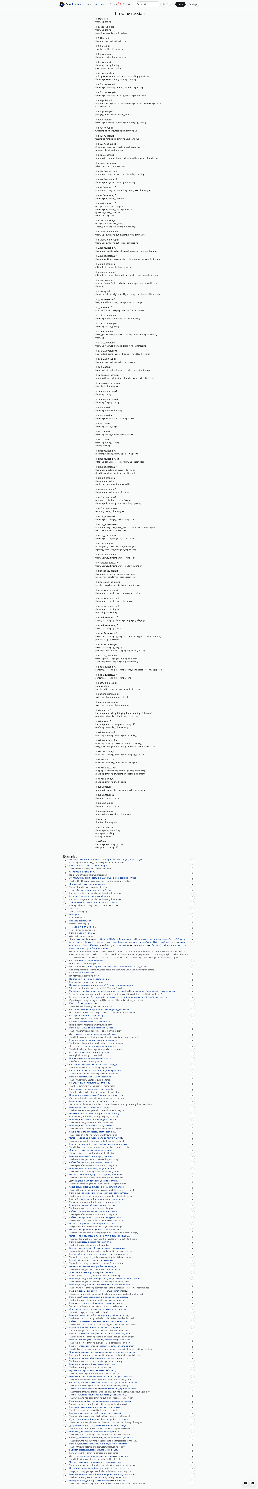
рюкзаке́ (81, 942)
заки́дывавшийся (107, 350)
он (119, 991)
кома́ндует (89, 871)
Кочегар (73, 1003)
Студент (73, 1419)
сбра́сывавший (106, 732)
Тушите (73, 890)
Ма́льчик (73, 932)
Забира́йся (81, 948)
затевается (93, 1021)
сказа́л (124, 991)
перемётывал (85, 1076)
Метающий (74, 1254)
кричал (123, 1388)
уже (89, 948)
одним (113, 1009)
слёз (120, 1413)
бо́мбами (93, 945)
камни (95, 1076)
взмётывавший (106, 135)
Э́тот (71, 877)
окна (117, 877)
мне (143, 945)
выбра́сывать (106, 890)
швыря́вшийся (106, 794)
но (99, 902)
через (94, 1015)
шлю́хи (86, 991)
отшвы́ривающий (108, 562)
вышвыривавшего (102, 1401)
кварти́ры (131, 877)
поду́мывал (76, 902)
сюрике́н (103, 819)
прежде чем (90, 890)
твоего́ (161, 939)
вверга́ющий (105, 111)
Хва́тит (152, 939)
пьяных (99, 1394)
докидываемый (106, 299)
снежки (93, 1168)
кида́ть (93, 877)
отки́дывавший (106, 516)
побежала (81, 1131)
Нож (71, 1058)
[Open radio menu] (245, 1483)
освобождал (119, 1278)
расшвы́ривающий (108, 701)
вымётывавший (107, 203)
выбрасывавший (84, 1186)
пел (104, 1407)
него (185, 945)
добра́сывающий (107, 255)
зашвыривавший (87, 1462)
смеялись (113, 1180)
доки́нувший (105, 280)
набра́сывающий (107, 466)
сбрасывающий (86, 1199)
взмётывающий (107, 143)
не (80, 972)
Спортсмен (74, 1064)
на (91, 865)
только (120, 945)
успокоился (115, 1217)
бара (113, 1382)
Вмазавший (75, 1327)
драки (117, 1327)
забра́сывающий (107, 323)
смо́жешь (154, 997)
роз (114, 966)
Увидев (73, 991)
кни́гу (72, 948)
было (75, 1272)
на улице (101, 1137)
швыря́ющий (105, 802)
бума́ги (92, 884)
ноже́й (100, 960)
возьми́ (161, 942)
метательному (95, 1070)
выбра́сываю (88, 972)
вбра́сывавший (106, 84)
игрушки (96, 1040)
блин (94, 948)
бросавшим (95, 1131)
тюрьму (91, 1082)
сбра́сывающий (106, 751)
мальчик (91, 1266)
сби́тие (102, 841)
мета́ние (103, 18)
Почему (73, 985)
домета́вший (105, 307)
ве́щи (127, 939)
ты (78, 985)
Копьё (72, 1070)
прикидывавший (87, 1235)
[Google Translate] (164, 4)
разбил (105, 1241)
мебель (106, 1290)
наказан (111, 1144)
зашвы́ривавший (107, 391)
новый (98, 1419)
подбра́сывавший (108, 617)
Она (71, 1150)
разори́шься (126, 997)
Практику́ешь (77, 859)
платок (93, 1352)
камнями (96, 1144)
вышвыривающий (89, 1382)
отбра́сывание (106, 827)
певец (99, 1407)
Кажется (73, 1021)
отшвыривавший (87, 1376)
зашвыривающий (88, 1443)
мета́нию (92, 960)
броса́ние (103, 37)
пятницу (115, 1113)
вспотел (115, 1290)
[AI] (170, 4)
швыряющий (85, 1205)
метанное (84, 1272)
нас (137, 942)
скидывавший (86, 1333)
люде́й (103, 877)
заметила (78, 1309)
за (88, 1131)
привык (76, 1009)
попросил (115, 1345)
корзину (105, 1315)
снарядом (113, 1064)
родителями (121, 1144)
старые (100, 1192)
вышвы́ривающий (108, 239)
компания (80, 1113)
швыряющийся (86, 1358)
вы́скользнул (120, 859)
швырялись (87, 1027)
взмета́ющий (105, 127)
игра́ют (79, 865)
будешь (95, 997)
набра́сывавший (107, 450)
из (136, 859)
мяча (81, 1089)
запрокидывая (89, 1052)
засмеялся (111, 1119)
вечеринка (104, 1021)
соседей (84, 1021)
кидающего (96, 991)
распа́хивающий (107, 682)
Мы (71, 1101)
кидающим (92, 1162)
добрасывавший (87, 1431)
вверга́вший (105, 100)
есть (71, 945)
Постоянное (75, 1095)
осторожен (120, 1199)
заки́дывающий (107, 358)
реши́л (105, 902)
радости (126, 1333)
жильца (106, 1388)
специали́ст (78, 960)
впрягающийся (85, 1419)
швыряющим (95, 1211)
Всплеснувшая (76, 1248)
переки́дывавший (108, 589)
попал (108, 1364)
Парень (73, 1223)
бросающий (85, 1119)
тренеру (126, 1315)
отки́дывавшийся (108, 524)
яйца (109, 877)
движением (123, 1009)
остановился (111, 1168)
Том (71, 926)
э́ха (145, 966)
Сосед (72, 1186)
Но (176, 942)
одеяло (90, 1150)
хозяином (110, 1131)
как (93, 966)
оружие (97, 1058)
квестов (112, 942)
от (121, 1290)
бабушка (96, 1248)
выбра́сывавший (107, 171)
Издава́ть (73, 966)
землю (102, 1174)
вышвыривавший (86, 1394)
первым (85, 1327)
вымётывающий (107, 220)
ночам (125, 1419)
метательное (86, 1058)
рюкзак (96, 1009)
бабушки (111, 1034)
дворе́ (104, 865)
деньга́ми (111, 997)
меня (132, 859)
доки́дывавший (107, 263)
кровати (108, 1150)
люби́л (86, 877)
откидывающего (99, 1309)
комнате (112, 1046)
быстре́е (136, 997)
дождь (126, 1235)
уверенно (128, 1437)
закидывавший (86, 1315)
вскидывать (87, 1009)
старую (99, 1290)
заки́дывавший (106, 342)
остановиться (127, 1345)
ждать (141, 966)
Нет (137, 939)
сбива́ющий (105, 721)
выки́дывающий (107, 195)
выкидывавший (87, 1284)
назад (106, 1052)
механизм (120, 1480)
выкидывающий (87, 1278)
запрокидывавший (89, 1413)
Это (71, 1272)
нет (141, 942)
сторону (110, 1376)
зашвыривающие (83, 1456)
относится (81, 1070)
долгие (101, 1082)
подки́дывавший (107, 633)
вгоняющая (84, 1339)
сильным (132, 1382)
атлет (90, 1260)
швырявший (85, 1217)
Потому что (113, 985)
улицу (116, 1388)
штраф (119, 1137)
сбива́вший (104, 710)
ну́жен (113, 945)
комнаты (112, 1040)
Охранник (74, 1382)
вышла (110, 1352)
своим (115, 1248)
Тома (71, 908)
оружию (106, 1070)
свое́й (123, 877)
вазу (114, 1370)
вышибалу (86, 1401)
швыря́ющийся (106, 810)
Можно (120, 942)
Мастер (72, 1480)
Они (71, 884)
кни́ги (94, 985)
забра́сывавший (107, 315)
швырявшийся (86, 1364)
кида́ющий (104, 423)
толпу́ (114, 991)
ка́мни (92, 926)
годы (108, 1082)
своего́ (166, 991)
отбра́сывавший (107, 497)
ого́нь (102, 985)
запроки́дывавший (108, 374)
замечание (128, 1284)
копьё (84, 1254)
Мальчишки (75, 1027)
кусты (116, 1449)
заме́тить (163, 997)
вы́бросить (92, 902)
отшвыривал (85, 1040)
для (104, 1034)
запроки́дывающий (109, 382)
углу (105, 1040)
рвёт (77, 908)
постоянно (78, 871)
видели (77, 1401)
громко (117, 1407)
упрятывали (79, 1082)
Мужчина (74, 1370)
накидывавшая (81, 1352)
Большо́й (123, 966)
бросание (86, 1095)
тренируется (86, 1064)
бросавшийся (85, 1144)
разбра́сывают (81, 884)
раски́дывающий (107, 674)
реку (102, 1125)
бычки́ (80, 890)
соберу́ (120, 939)
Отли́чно (104, 939)
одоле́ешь (160, 945)
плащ (98, 1235)
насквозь (111, 1223)
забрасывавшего (99, 1303)
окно (112, 1241)
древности (116, 1070)
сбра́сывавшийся (107, 740)
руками (87, 1248)
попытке (125, 1254)
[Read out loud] (96, 19)
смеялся (77, 1052)
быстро (108, 1339)
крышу (118, 1303)
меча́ (95, 859)
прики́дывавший (107, 655)
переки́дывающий (108, 598)
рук (139, 859)
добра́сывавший (107, 247)
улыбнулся (115, 1315)
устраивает (91, 1113)
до (116, 1413)
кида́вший (104, 407)
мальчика (85, 1303)
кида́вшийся (105, 415)
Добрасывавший (77, 1425)
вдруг (101, 1168)
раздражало (98, 1089)
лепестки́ (107, 966)
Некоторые (74, 978)
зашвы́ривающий (108, 399)
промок (103, 1223)
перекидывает (80, 1015)
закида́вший (105, 366)
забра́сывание (106, 26)
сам (101, 1327)
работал (114, 1419)
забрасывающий (87, 1296)
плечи (108, 1235)
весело (104, 1180)
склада (114, 1101)
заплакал (124, 1192)
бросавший (85, 1125)
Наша (72, 1113)
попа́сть (157, 991)
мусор (93, 1137)
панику (100, 1339)
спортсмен (92, 1254)
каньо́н (131, 966)
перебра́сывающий (109, 581)
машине (105, 1345)
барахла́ (89, 942)
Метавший (74, 1266)
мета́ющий (104, 439)
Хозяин (72, 1388)
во (105, 1027)
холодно (128, 985)
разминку (108, 1260)
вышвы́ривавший (108, 231)
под (121, 1235)
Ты (153, 945)
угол (108, 1101)
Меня (72, 914)
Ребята (72, 865)
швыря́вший (105, 786)
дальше (87, 997)
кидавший (84, 1168)
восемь (77, 945)
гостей (107, 1394)
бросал (81, 1003)
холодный (123, 1352)
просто (110, 859)
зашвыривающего (95, 1449)
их (98, 890)
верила (107, 1248)
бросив (176, 945)
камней (95, 1095)
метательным (101, 1064)
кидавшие (80, 1180)
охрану (122, 1394)
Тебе (107, 945)
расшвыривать (88, 1046)
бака (110, 1284)
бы (125, 942)
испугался (109, 1327)
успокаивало (113, 1095)
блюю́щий (104, 45)
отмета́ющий (105, 543)
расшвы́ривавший (108, 693)
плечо (107, 1009)
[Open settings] (252, 1483)
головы (122, 1309)
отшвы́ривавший (107, 554)
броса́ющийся (106, 73)
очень (114, 1229)
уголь (88, 1003)
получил (111, 1137)
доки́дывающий (107, 271)
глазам (121, 1248)
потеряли (122, 1456)
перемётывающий (108, 606)
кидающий (84, 1156)
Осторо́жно (134, 991)
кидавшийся (85, 1241)
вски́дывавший (106, 154)
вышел (115, 1235)
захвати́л (81, 939)
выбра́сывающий (107, 179)
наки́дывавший (107, 477)
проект (105, 1419)
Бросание (74, 1089)
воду (103, 1095)
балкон (132, 1352)
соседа (112, 1266)
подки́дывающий (108, 644)
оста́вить (113, 902)
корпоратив (103, 1113)
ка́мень (90, 932)
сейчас (78, 920)
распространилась (122, 1339)
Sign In (180, 4)
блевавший (84, 1345)
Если (71, 997)
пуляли (85, 1107)
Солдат (72, 1437)
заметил (118, 1468)
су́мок (84, 945)
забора (110, 1431)
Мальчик (73, 1040)
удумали (79, 1034)
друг (92, 1180)
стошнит (86, 920)
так (79, 997)
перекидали (79, 1101)
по (97, 884)
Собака (72, 1131)
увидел (74, 1449)
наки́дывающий (107, 489)
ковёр (104, 948)
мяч (87, 865)
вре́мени (143, 939)
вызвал (115, 1394)
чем (143, 997)
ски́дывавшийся (107, 767)
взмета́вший (105, 119)
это (78, 1058)
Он (105, 859)
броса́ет (77, 926)
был (104, 1144)
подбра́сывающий (108, 625)
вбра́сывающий (107, 92)
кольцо (122, 1425)
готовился (103, 1254)
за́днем (96, 865)
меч (167, 942)
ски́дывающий (106, 778)
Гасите (72, 896)
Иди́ (155, 942)
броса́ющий (104, 62)
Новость (73, 1339)
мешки (92, 1101)
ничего (74, 972)
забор (100, 1015)
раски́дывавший (107, 666)
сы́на (79, 991)
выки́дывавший (107, 187)
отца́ (172, 991)
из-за (100, 1474)
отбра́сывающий (107, 508)
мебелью (99, 1370)
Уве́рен (179, 939)
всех (92, 1339)
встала (98, 1150)
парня (86, 1309)
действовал (117, 1437)
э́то (84, 902)
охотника (106, 1058)
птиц (86, 926)
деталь (88, 1480)
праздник (97, 1034)
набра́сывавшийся (108, 458)
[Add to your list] (192, 860)
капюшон (112, 1309)
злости (134, 1388)
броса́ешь (85, 985)
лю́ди (83, 978)
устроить (88, 1034)
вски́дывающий (107, 162)
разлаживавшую (101, 1480)
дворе (110, 1027)
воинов (110, 1272)
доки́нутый (104, 291)
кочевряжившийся (88, 1474)
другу (97, 1180)
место (128, 1278)
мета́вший (104, 431)
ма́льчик (78, 877)
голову (99, 1052)
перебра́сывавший (108, 570)
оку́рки (79, 896)
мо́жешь (148, 991)
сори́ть (102, 997)
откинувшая (80, 1150)
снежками (99, 1027)
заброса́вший (105, 331)
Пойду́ (113, 939)
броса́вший (104, 53)
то (118, 997)
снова (111, 1456)
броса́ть (99, 966)
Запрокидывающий (79, 1407)
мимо (105, 1284)
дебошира (117, 1401)
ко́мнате (103, 884)
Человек (73, 1137)
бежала (80, 1162)
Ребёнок (73, 1144)
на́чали (90, 978)
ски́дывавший (106, 759)
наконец (105, 1217)
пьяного (103, 1382)
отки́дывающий (107, 535)
